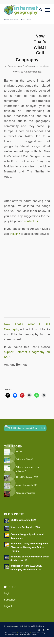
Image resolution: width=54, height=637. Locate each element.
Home (19, 451)
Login (7, 593)
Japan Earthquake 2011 (27, 484)
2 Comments (31, 66)
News (16, 71)
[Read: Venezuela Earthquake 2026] (6, 528)
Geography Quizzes (25, 492)
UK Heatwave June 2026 (23, 520)
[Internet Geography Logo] (22, 10)
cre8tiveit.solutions (37, 626)
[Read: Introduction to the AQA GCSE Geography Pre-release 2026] (6, 566)
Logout (8, 606)
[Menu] (46, 10)
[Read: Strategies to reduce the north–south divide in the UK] (6, 557)
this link (15, 233)
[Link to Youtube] (48, 630)
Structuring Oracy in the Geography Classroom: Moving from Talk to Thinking (29, 547)
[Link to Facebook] (43, 630)
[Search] (39, 10)
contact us (31, 221)
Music (46, 66)
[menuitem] (39, 10)
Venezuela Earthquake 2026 (25, 527)
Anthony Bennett (32, 71)
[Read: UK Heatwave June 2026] (6, 521)
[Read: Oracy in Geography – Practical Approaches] (6, 535)
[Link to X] (39, 630)
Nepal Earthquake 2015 (27, 476)
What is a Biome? (24, 459)
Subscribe (10, 599)
